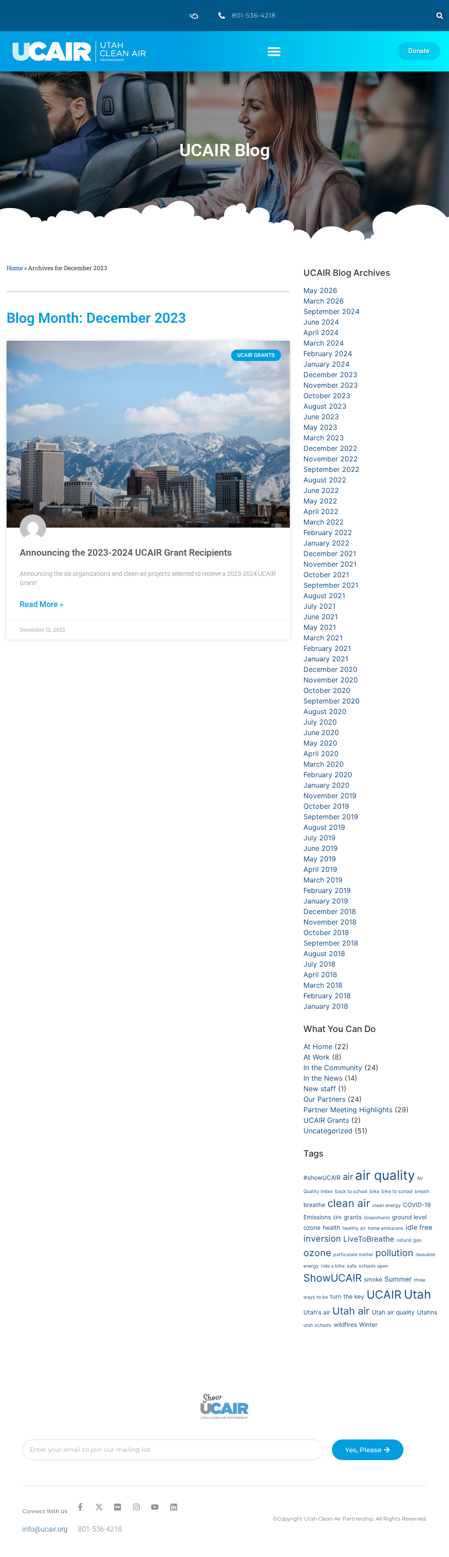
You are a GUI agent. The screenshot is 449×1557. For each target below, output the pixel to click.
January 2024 (326, 364)
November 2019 (329, 795)
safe (351, 1266)
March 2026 (323, 300)
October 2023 (326, 395)
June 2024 (321, 322)
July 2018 (319, 964)
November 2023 (330, 385)
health (331, 1227)
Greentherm (377, 1218)
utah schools (317, 1325)
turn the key (347, 1296)
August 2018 (324, 953)
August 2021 (324, 595)
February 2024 (327, 353)
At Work (316, 1057)
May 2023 (320, 427)
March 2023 (323, 437)
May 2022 (320, 500)
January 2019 (325, 900)
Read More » (42, 604)
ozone (317, 1252)
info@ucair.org (45, 1529)
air (348, 1176)
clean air (349, 1203)
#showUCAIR (322, 1177)
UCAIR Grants (326, 1120)
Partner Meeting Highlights (347, 1109)
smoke (373, 1279)
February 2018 (327, 995)
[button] (440, 15)
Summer (398, 1279)
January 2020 (326, 785)
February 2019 (327, 890)
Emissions (317, 1217)
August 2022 (324, 479)
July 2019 (319, 837)
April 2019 (320, 869)
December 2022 (330, 448)
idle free (419, 1227)
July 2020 (320, 722)
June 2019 (320, 848)
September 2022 (331, 469)
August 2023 (324, 406)
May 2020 (320, 743)
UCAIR (384, 1294)
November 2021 (329, 564)
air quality (385, 1175)
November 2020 (330, 679)
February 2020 (327, 774)
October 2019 (326, 806)
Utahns (427, 1312)
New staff (319, 1088)
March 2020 (323, 764)
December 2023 (330, 374)
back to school (351, 1191)
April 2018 (320, 974)
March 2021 (322, 637)
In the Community (332, 1067)
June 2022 (321, 490)
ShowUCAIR (332, 1277)
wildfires (345, 1324)
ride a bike (333, 1266)
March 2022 (323, 522)
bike (374, 1191)
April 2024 (321, 332)
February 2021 (327, 648)
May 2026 (320, 290)
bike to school (397, 1191)
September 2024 (331, 311)
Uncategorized (328, 1130)
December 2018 (329, 911)
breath (422, 1191)
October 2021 (326, 574)
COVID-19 (417, 1204)
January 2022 (326, 543)
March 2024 (323, 343)
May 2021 (319, 627)
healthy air (354, 1228)
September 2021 (330, 585)
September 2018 (330, 943)
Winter (368, 1324)
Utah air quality (393, 1312)
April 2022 (321, 511)
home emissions (385, 1228)
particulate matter (353, 1254)
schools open (373, 1266)
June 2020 (321, 732)
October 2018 (326, 932)
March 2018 (322, 985)
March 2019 (322, 879)
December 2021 (329, 553)
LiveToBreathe (368, 1238)
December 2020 (330, 669)
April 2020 (321, 753)
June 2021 (320, 616)
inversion (322, 1238)
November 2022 (330, 458)
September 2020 (331, 700)
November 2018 (329, 922)
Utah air (351, 1311)
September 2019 (330, 816)
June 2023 (321, 416)
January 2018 (325, 1006)
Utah (417, 1294)
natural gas (408, 1240)
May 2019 (319, 858)
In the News (322, 1078)
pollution (394, 1252)
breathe (314, 1204)
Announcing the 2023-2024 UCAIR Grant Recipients (126, 552)
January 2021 (325, 658)
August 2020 (324, 711)
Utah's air (316, 1312)
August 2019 (324, 827)
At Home (317, 1046)
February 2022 (327, 532)
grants (353, 1217)
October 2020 (326, 690)
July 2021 (319, 606)
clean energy (386, 1205)
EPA (337, 1218)
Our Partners (324, 1099)
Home (15, 268)
